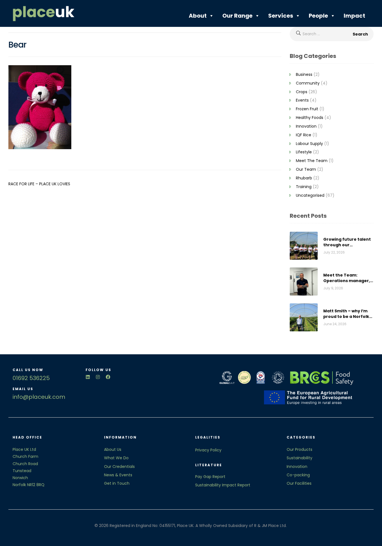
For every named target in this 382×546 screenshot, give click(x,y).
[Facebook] (108, 377)
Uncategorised (310, 195)
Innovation (306, 126)
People (318, 16)
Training (304, 186)
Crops (301, 92)
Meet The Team (311, 160)
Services (280, 16)
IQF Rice (303, 135)
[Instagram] (98, 377)
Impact (354, 16)
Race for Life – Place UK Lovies (39, 184)
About (198, 16)
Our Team (306, 169)
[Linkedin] (88, 377)
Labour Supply (309, 143)
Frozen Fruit (307, 109)
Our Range (237, 16)
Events (302, 100)
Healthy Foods (309, 117)
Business (304, 74)
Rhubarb (304, 178)
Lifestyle (304, 152)
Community (308, 83)
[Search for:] (332, 34)
